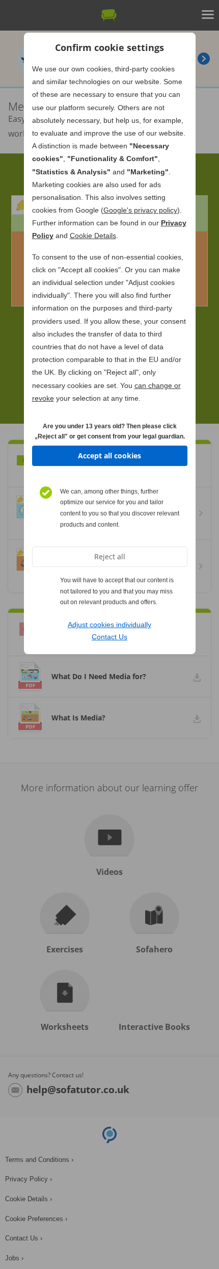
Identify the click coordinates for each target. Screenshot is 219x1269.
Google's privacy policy (140, 210)
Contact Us (109, 637)
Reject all (109, 556)
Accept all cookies (109, 455)
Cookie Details (93, 235)
